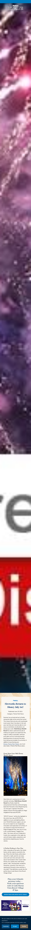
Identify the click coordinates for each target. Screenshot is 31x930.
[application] (15, 923)
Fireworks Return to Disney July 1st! (15, 705)
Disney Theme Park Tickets (11, 744)
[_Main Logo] (15, 7)
